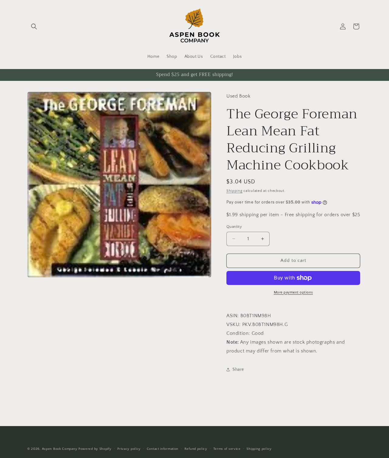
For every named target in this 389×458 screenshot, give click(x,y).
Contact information (162, 448)
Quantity (234, 226)
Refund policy (195, 448)
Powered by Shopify (95, 449)
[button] (34, 26)
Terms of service (227, 448)
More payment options (293, 292)
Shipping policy (259, 448)
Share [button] (238, 369)
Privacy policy (129, 448)
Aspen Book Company (59, 449)
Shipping (234, 191)
